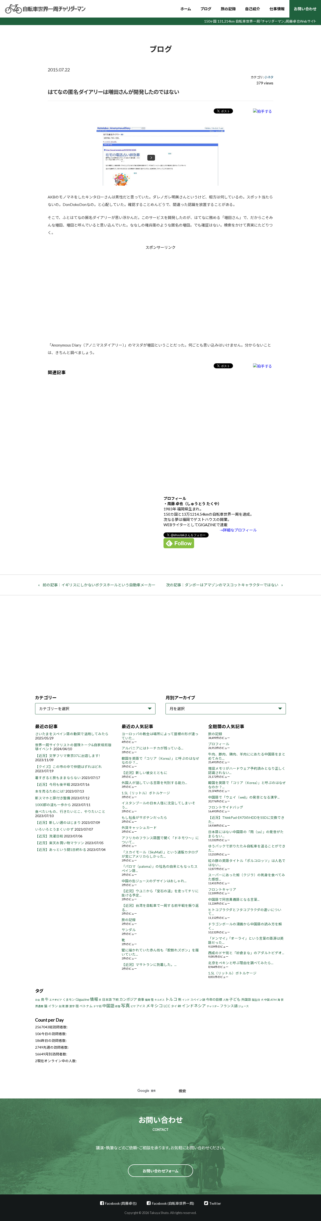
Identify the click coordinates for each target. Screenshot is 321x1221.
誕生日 (256, 999)
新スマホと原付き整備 (52, 798)
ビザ (133, 1006)
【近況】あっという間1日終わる (60, 850)
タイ (174, 1006)
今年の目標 (214, 999)
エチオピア (55, 999)
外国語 (246, 1000)
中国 (267, 999)
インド (186, 999)
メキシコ (154, 1005)
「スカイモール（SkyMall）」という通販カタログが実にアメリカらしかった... (160, 854)
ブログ (205, 9)
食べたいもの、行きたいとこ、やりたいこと (70, 812)
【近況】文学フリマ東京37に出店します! (67, 756)
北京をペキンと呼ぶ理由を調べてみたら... (240, 963)
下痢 (116, 1000)
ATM (273, 999)
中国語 (108, 1005)
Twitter (215, 1203)
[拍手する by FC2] (262, 111)
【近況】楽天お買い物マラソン (59, 843)
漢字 (72, 1006)
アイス (140, 1006)
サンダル (129, 930)
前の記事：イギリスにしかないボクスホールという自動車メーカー (99, 585)
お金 (37, 999)
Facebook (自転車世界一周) (173, 1203)
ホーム (185, 9)
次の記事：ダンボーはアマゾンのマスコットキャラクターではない (222, 585)
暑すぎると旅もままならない (58, 778)
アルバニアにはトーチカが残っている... (152, 748)
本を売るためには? (50, 791)
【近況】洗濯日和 (49, 836)
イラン (53, 1006)
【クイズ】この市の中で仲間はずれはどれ (68, 767)
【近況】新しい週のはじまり (58, 823)
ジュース (243, 1006)
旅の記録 (228, 9)
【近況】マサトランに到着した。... (149, 965)
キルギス (159, 999)
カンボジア (128, 999)
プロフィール (218, 744)
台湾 (62, 1006)
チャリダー (213, 1006)
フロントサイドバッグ (225, 807)
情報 (94, 999)
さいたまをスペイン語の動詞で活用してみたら (72, 734)
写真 (125, 1005)
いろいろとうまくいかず (54, 829)
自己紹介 (252, 9)
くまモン (69, 1000)
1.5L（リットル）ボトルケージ (146, 793)
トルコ (171, 999)
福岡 (147, 999)
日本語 (107, 1000)
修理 (117, 1006)
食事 (141, 999)
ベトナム (86, 1006)
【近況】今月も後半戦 (52, 785)
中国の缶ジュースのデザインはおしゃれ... (154, 881)
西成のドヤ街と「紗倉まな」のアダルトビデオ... (246, 953)
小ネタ (268, 77)
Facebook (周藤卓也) (121, 1203)
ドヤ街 (97, 1006)
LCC (167, 1006)
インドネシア (194, 1005)
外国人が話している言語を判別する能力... (154, 783)
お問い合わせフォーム (161, 1171)
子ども (234, 999)
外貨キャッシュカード (139, 828)
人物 (225, 999)
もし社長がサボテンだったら (144, 818)
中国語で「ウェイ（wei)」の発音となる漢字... (244, 797)
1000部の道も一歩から (53, 805)
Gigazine (82, 999)
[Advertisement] (118, 292)
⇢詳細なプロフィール (238, 530)
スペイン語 (197, 999)
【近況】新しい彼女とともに (144, 773)
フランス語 (228, 1006)
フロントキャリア (222, 889)
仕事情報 (277, 9)
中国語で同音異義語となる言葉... (234, 900)
